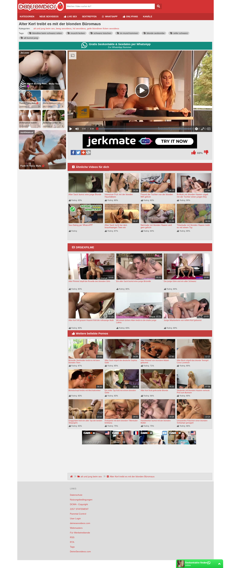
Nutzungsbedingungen (81, 499)
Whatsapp (110, 16)
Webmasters (76, 528)
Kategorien (27, 16)
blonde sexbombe (155, 33)
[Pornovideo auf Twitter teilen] (78, 152)
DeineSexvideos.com (80, 551)
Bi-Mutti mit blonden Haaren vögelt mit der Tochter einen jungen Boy (192, 195)
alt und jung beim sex (44, 28)
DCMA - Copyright (79, 504)
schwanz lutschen (102, 33)
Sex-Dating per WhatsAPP (81, 225)
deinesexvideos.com (80, 523)
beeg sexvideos (64, 28)
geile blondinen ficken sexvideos (103, 28)
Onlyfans (131, 16)
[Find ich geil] (193, 153)
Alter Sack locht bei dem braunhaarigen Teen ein (116, 226)
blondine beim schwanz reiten (47, 33)
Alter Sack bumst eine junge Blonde (85, 194)
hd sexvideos (79, 28)
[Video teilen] (83, 152)
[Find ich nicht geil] (206, 153)
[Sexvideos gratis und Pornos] (40, 12)
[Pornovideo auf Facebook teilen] (73, 152)
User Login (75, 518)
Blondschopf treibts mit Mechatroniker (85, 390)
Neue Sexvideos (48, 16)
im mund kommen (128, 33)
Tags (72, 547)
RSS (72, 537)
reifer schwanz (180, 33)
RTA (72, 542)
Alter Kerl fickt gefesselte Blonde (154, 390)
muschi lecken (77, 33)
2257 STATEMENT (79, 509)
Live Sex (71, 16)
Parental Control (78, 513)
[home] (71, 476)
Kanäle (147, 16)
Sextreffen (89, 16)
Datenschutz (76, 495)
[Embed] (88, 152)
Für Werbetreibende (80, 532)
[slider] (82, 119)
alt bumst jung (30, 38)
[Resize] (203, 129)
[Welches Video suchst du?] (158, 6)
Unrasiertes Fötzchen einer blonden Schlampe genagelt (192, 422)
